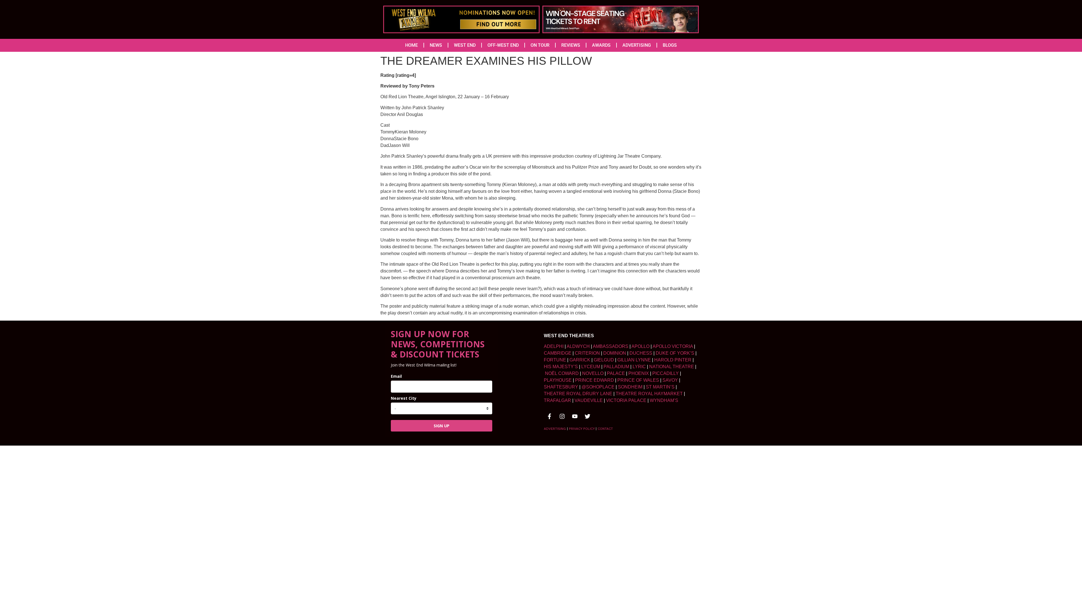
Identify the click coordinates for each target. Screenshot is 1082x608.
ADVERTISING (636, 45)
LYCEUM (590, 366)
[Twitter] (587, 416)
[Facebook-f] (549, 416)
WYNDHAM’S (664, 400)
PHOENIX (638, 373)
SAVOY (670, 380)
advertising (555, 429)
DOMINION (614, 353)
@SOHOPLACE (598, 387)
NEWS (436, 45)
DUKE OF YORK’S (675, 353)
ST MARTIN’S (660, 387)
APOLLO (640, 346)
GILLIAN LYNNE (634, 359)
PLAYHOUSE (558, 380)
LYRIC (639, 366)
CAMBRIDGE (557, 353)
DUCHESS (640, 353)
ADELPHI (554, 346)
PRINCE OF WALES (638, 380)
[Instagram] (562, 416)
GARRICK (579, 359)
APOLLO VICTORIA (673, 346)
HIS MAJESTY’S (561, 366)
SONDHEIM (630, 387)
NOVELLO (593, 373)
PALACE (616, 373)
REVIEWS (570, 45)
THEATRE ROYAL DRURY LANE (578, 393)
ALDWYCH (578, 346)
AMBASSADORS (610, 346)
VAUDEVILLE (589, 400)
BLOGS (670, 45)
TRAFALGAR (557, 400)
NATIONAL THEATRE (671, 366)
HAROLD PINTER (672, 359)
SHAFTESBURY (561, 387)
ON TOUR (540, 45)
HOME (411, 45)
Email (396, 376)
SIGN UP (441, 425)
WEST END (465, 45)
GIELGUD (604, 359)
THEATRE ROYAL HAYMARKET (649, 393)
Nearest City (403, 398)
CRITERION (587, 353)
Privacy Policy (582, 429)
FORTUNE (555, 359)
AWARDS (601, 45)
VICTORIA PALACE (626, 400)
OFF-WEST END (503, 45)
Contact (605, 429)
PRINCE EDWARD (594, 380)
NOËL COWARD (562, 373)
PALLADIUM (616, 366)
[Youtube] (574, 416)
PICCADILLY (665, 373)
